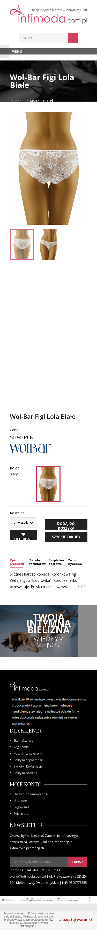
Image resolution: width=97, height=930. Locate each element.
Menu (16, 51)
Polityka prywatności (28, 760)
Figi (50, 100)
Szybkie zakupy (66, 537)
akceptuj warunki (75, 919)
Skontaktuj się (23, 740)
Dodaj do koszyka (66, 525)
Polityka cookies (25, 773)
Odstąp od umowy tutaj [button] (30, 794)
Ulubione (20, 800)
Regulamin (21, 747)
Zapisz (77, 861)
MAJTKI (35, 100)
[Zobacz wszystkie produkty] (30, 449)
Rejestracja (21, 813)
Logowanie (21, 807)
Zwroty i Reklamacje (28, 766)
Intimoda (17, 100)
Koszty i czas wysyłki (28, 753)
